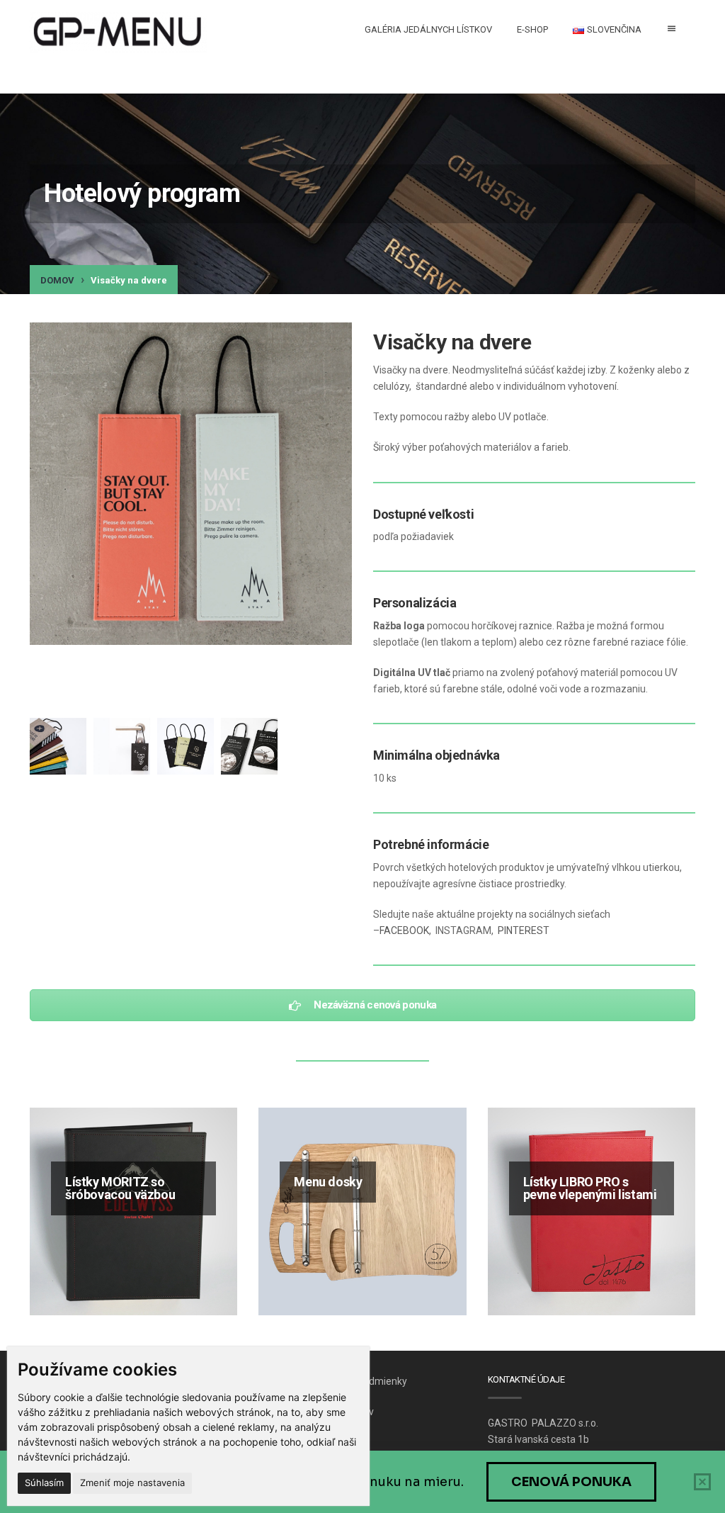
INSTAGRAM (463, 930)
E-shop (532, 29)
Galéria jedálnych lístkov (428, 29)
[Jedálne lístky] (118, 32)
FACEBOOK (404, 930)
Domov (57, 280)
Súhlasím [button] (44, 1482)
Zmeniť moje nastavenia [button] (132, 1482)
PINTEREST (523, 930)
